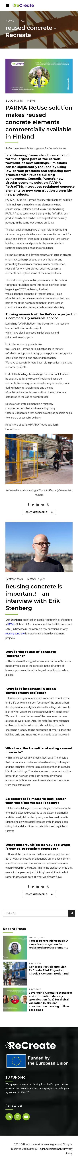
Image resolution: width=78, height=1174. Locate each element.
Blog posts (14, 100)
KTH (11, 624)
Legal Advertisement (51, 1148)
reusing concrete (15, 633)
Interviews (14, 579)
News (31, 100)
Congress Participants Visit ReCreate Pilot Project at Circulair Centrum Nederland (49, 970)
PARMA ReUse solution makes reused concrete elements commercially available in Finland (38, 122)
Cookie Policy (29, 1148)
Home (9, 20)
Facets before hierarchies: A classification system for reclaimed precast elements (48, 944)
